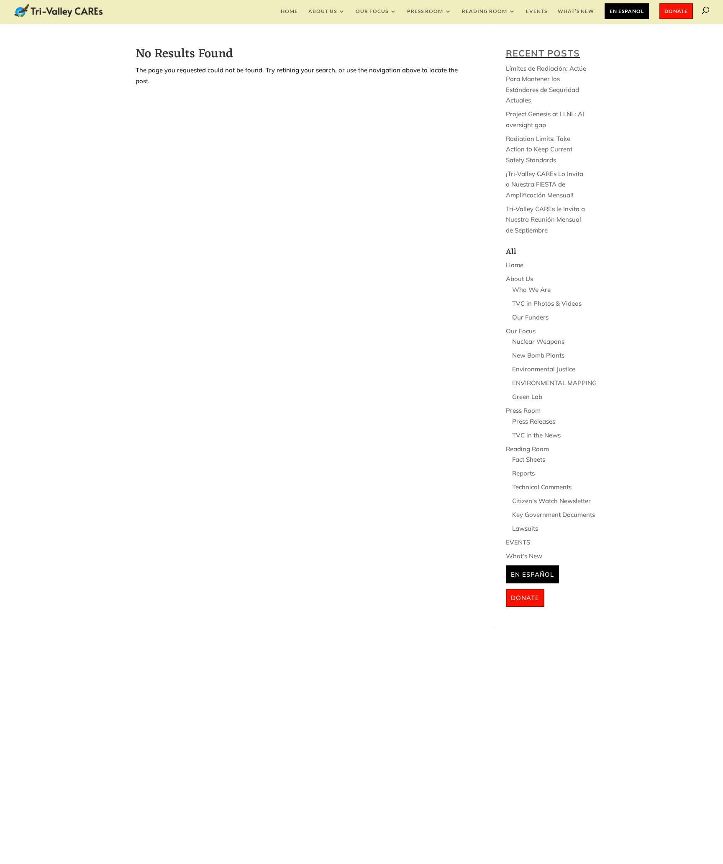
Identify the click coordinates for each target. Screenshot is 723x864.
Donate (676, 11)
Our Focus (372, 11)
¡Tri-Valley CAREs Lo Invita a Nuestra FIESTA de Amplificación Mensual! (544, 184)
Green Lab (527, 397)
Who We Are (531, 290)
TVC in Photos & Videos (547, 303)
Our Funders (530, 317)
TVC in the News (536, 435)
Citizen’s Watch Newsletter (551, 501)
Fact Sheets (528, 459)
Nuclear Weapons (538, 341)
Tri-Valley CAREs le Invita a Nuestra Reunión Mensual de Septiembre (545, 219)
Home (289, 11)
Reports (523, 473)
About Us (322, 11)
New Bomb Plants (538, 355)
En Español (627, 11)
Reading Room (484, 11)
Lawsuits (525, 528)
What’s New (576, 11)
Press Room (425, 11)
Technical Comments (542, 487)
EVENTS (536, 11)
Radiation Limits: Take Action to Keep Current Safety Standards (539, 149)
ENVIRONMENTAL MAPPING (554, 383)
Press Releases (533, 421)
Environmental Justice (543, 369)
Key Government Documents (553, 515)
